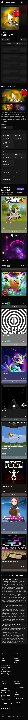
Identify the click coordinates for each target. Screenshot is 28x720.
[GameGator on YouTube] (6, 709)
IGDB (19, 716)
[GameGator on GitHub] (12, 709)
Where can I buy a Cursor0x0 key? (10, 579)
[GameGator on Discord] (10, 709)
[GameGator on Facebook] (4, 709)
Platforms (4, 151)
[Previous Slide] (3, 96)
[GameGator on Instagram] (2, 709)
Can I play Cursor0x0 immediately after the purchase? (12, 606)
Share (24, 39)
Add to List (6, 39)
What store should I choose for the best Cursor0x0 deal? (11, 625)
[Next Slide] (24, 96)
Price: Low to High (19, 43)
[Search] (22, 2)
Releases (4, 169)
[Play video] (14, 96)
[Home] (2, 2)
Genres (3, 132)
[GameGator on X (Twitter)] (8, 709)
